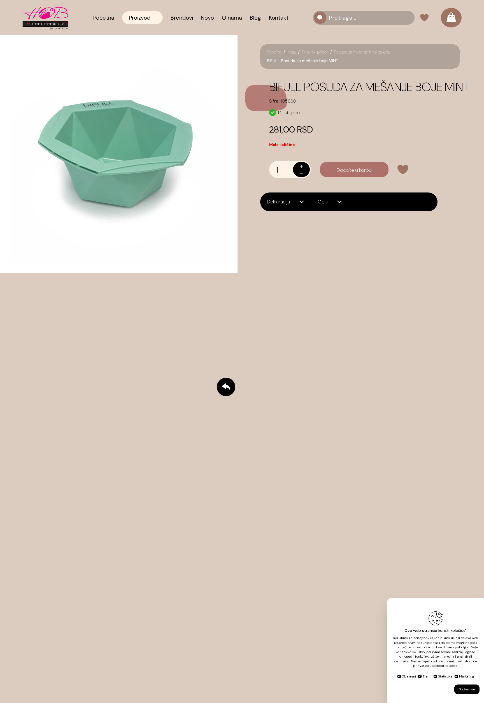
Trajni (427, 676)
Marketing (466, 676)
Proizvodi (140, 17)
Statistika (445, 676)
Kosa (291, 52)
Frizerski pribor (315, 52)
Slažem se (467, 689)
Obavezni (409, 676)
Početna (274, 52)
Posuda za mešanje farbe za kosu (362, 52)
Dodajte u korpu (354, 170)
